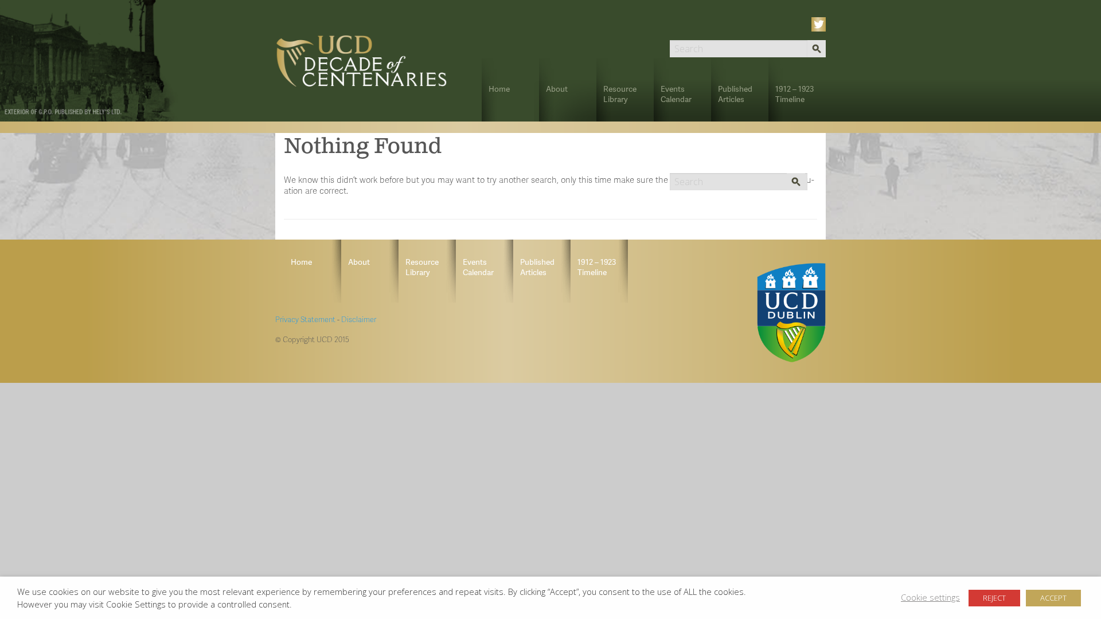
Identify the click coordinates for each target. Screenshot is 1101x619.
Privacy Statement (305, 319)
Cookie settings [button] (930, 597)
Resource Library (620, 93)
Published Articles (735, 93)
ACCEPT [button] (1053, 598)
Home (499, 88)
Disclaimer (358, 319)
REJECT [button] (994, 598)
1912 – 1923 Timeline (794, 93)
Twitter (820, 24)
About (557, 88)
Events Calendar (676, 93)
